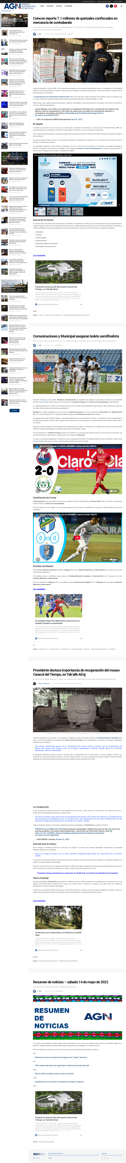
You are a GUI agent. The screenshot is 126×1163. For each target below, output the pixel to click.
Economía (58, 34)
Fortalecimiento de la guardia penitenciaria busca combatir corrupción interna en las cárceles (18, 307)
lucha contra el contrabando (53, 315)
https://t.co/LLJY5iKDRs (45, 833)
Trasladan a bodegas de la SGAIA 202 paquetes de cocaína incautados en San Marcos (18, 51)
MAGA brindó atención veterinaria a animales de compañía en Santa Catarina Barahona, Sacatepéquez (18, 317)
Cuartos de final (65, 649)
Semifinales (112, 649)
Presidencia (78, 683)
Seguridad (70, 34)
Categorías (68, 6)
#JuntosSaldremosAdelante (93, 833)
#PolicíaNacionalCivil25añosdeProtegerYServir (84, 113)
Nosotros (50, 6)
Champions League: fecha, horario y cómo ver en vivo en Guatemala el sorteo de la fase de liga (18, 104)
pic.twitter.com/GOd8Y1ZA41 (47, 115)
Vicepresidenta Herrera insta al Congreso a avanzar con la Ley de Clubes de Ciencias (18, 401)
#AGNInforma (40, 829)
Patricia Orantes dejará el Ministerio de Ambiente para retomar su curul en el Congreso (17, 251)
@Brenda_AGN (56, 829)
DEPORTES (59, 345)
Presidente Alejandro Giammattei (68, 961)
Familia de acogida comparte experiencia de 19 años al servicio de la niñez (18, 297)
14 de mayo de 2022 (49, 991)
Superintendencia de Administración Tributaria (76, 315)
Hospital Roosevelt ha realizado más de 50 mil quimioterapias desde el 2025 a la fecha (17, 71)
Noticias (59, 6)
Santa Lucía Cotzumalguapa (99, 649)
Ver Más (14, 410)
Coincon (41, 315)
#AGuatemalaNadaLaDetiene (67, 833)
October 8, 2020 (62, 839)
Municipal (86, 649)
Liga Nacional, (39, 441)
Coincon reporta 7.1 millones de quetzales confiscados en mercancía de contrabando (14, 21)
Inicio (42, 6)
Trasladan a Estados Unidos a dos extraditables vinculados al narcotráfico (18, 369)
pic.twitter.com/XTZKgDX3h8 (47, 835)
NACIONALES (59, 991)
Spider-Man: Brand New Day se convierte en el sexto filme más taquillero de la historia (17, 170)
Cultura (67, 683)
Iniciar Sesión (118, 1)
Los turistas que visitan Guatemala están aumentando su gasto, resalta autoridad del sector (18, 198)
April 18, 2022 (76, 119)
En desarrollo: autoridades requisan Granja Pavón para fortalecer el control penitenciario (18, 261)
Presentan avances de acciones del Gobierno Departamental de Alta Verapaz (17, 241)
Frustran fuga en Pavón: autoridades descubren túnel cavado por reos (17, 32)
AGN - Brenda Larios (44, 683)
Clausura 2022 (43, 402)
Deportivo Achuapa (76, 649)
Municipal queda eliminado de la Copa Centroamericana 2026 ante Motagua (18, 350)
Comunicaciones (54, 649)
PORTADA (64, 34)
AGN (40, 34)
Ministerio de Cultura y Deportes (48, 961)
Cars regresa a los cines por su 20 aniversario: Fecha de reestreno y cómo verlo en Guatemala (18, 188)
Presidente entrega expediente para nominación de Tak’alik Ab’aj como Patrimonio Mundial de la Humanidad (77, 873)
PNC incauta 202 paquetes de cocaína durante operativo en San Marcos (13, 159)
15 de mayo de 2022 (49, 34)
